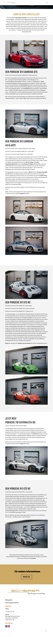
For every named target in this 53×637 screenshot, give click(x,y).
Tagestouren (23, 193)
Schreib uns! (26, 577)
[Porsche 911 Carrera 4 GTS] (26, 137)
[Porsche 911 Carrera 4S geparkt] (26, 224)
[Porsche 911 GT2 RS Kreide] (26, 547)
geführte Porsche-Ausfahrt (24, 343)
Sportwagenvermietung (20, 17)
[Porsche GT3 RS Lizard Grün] (26, 374)
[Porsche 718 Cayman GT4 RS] (26, 474)
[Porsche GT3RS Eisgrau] (26, 298)
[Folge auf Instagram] (9, 626)
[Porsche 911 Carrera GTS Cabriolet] (26, 68)
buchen (34, 558)
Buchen (7, 343)
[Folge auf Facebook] (6, 626)
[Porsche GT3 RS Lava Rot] (26, 404)
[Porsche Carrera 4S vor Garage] (26, 254)
